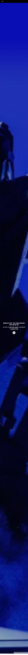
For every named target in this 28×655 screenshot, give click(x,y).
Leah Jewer (5, 327)
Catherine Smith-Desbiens (13, 327)
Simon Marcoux (22, 327)
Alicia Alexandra (14, 328)
